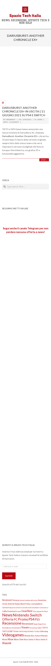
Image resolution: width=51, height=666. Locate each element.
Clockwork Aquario (8, 607)
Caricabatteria (36, 604)
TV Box (37, 631)
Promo (23, 619)
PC (16, 619)
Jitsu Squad (37, 611)
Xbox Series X (41, 639)
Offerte (7, 619)
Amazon (16, 600)
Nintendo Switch (27, 615)
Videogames (13, 634)
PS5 (37, 619)
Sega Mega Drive (40, 624)
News (39, 119)
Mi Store (45, 611)
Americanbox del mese (29, 600)
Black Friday (25, 604)
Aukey (17, 604)
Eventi (18, 611)
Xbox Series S (29, 639)
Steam (25, 627)
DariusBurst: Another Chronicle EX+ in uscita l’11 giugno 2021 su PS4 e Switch (23, 111)
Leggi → (44, 160)
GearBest (27, 611)
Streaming (33, 628)
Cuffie (4, 611)
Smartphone (6, 628)
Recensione (11, 623)
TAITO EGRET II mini (10, 631)
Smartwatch (16, 628)
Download (11, 611)
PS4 (31, 619)
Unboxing (44, 631)
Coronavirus (44, 607)
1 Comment (14, 122)
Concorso (18, 607)
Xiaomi (6, 643)
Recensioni (27, 623)
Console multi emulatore (30, 607)
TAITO (45, 628)
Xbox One (18, 639)
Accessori (7, 599)
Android (11, 604)
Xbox (10, 639)
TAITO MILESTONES (26, 631)
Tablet (39, 628)
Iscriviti (8, 575)
